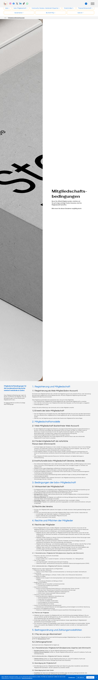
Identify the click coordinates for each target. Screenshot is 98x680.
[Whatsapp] (27, 3)
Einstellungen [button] (71, 677)
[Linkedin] (20, 3)
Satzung (8, 402)
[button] (86, 4)
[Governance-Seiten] (23, 12)
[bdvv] (5, 17)
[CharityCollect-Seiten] (73, 8)
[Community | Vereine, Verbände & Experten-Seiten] (59, 8)
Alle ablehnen (80, 677)
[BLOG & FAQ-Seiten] (54, 12)
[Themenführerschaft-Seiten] (92, 8)
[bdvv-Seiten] (9, 8)
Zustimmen (90, 677)
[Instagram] (10, 3)
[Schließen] (96, 677)
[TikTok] (24, 3)
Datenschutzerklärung (27, 678)
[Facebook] (13, 3)
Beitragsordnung (42, 638)
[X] (17, 3)
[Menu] (92, 4)
